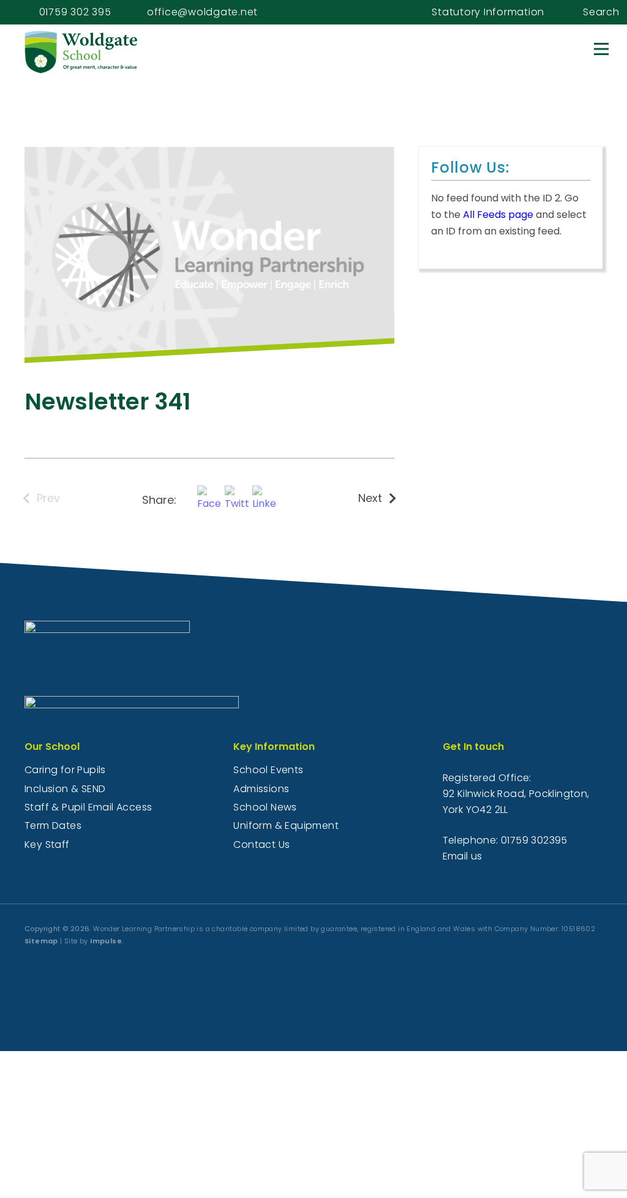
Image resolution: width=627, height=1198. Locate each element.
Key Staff (47, 844)
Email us (462, 856)
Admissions (261, 789)
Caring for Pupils (65, 770)
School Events (268, 770)
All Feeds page (498, 215)
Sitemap (41, 941)
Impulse (106, 941)
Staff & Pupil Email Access (88, 807)
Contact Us (261, 844)
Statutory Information (488, 12)
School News (264, 807)
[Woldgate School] (104, 52)
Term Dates (52, 825)
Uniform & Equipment (286, 825)
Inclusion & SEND (64, 789)
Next (370, 498)
